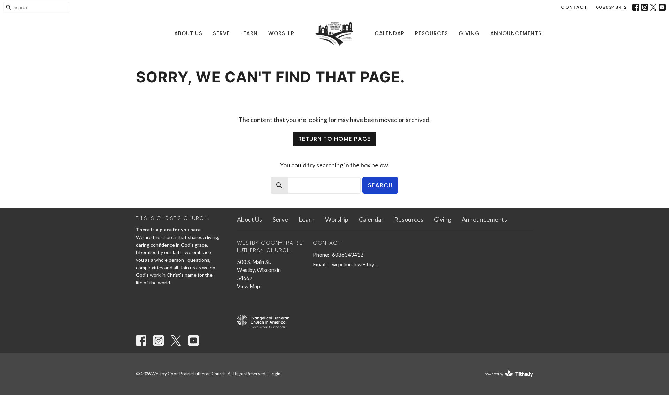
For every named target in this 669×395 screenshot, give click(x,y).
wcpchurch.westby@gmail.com (357, 264)
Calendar (390, 33)
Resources (431, 33)
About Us (188, 33)
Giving (469, 33)
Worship (281, 33)
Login (275, 374)
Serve (221, 33)
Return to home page (334, 139)
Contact (574, 7)
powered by (505, 380)
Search (380, 185)
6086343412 (611, 7)
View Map (248, 286)
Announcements (516, 33)
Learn (249, 33)
